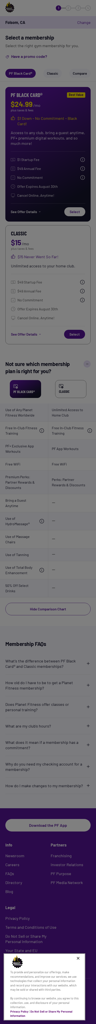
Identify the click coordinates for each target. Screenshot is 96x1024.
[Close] (78, 958)
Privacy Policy (19, 1011)
